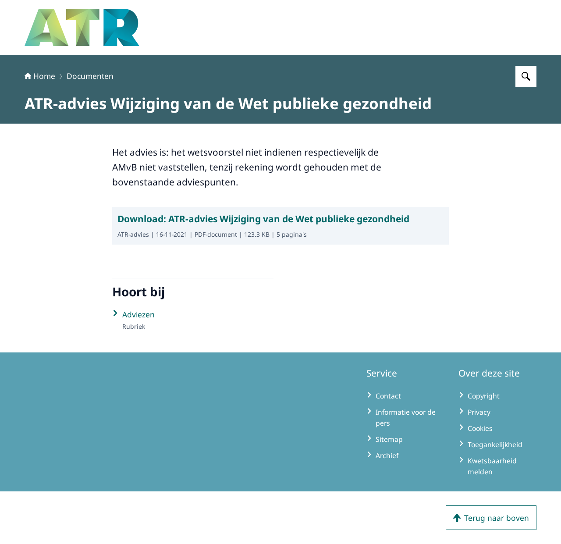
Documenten (90, 76)
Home (44, 76)
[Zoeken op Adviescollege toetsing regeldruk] (525, 76)
